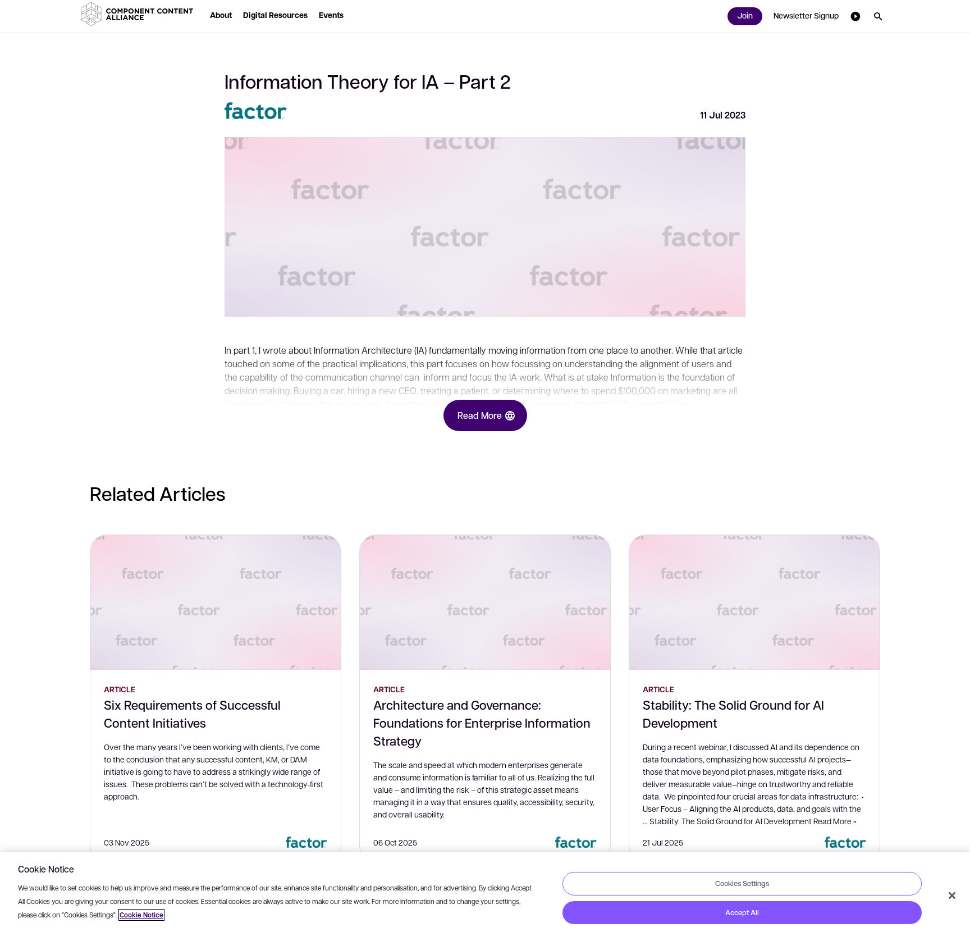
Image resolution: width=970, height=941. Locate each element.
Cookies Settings (742, 883)
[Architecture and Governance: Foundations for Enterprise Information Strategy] (485, 602)
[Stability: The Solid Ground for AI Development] (754, 602)
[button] (139, 14)
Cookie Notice (141, 915)
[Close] (952, 895)
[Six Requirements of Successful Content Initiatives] (215, 602)
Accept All (742, 912)
